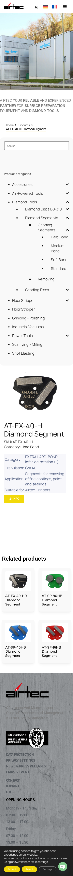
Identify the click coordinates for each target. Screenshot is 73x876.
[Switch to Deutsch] (45, 7)
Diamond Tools (24, 202)
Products (24, 125)
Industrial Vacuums (28, 326)
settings (43, 862)
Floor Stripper (23, 300)
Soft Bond (59, 259)
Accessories (22, 184)
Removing (46, 279)
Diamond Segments (41, 217)
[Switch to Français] (54, 7)
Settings (47, 869)
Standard (58, 268)
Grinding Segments (46, 227)
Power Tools (22, 335)
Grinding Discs (37, 289)
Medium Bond (57, 248)
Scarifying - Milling (27, 344)
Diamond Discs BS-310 (43, 209)
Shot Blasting (23, 353)
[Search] (36, 146)
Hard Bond (59, 237)
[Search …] (36, 7)
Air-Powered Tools (27, 193)
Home (10, 125)
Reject (29, 869)
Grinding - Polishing (28, 318)
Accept (12, 869)
